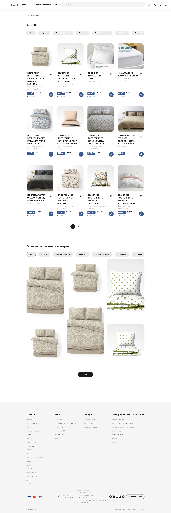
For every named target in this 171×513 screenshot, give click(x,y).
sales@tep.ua (88, 502)
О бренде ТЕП (60, 419)
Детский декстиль (63, 33)
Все (31, 33)
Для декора (30, 465)
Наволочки (122, 33)
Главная (29, 15)
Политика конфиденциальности (123, 427)
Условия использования (118, 509)
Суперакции (31, 468)
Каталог (25, 4)
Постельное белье (102, 33)
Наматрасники (32, 442)
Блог (56, 438)
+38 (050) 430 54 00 (85, 492)
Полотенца (30, 446)
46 (98, 226)
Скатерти (30, 449)
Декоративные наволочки (35, 480)
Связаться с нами (118, 434)
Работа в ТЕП (59, 427)
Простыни (82, 33)
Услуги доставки (89, 423)
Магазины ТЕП (60, 431)
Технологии (59, 434)
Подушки (138, 33)
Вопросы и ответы (118, 419)
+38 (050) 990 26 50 (85, 497)
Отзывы (115, 438)
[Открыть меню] (5, 5)
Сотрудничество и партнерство (66, 423)
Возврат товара (117, 431)
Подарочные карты (90, 427)
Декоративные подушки (35, 457)
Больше (85, 374)
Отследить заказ (89, 419)
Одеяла (44, 33)
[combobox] (102, 4)
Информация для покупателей (45, 4)
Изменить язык (136, 496)
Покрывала (30, 453)
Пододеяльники (32, 476)
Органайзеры (31, 472)
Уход (114, 442)
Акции (29, 483)
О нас (31, 4)
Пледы (29, 461)
